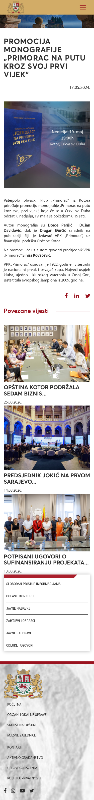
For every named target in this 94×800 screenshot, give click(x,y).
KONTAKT (14, 748)
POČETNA (14, 705)
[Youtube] (22, 791)
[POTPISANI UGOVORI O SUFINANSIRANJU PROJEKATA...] (47, 523)
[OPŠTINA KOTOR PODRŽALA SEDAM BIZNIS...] (47, 353)
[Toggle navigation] (81, 7)
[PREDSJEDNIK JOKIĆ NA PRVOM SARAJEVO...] (47, 438)
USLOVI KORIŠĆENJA (22, 768)
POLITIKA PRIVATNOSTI (24, 778)
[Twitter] (31, 791)
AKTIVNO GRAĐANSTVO (25, 758)
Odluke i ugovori (19, 645)
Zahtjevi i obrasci (20, 620)
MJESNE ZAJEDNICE (21, 735)
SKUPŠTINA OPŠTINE (22, 725)
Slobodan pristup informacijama (33, 584)
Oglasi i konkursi (20, 596)
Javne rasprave (19, 633)
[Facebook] (5, 791)
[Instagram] (13, 791)
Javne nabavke (18, 608)
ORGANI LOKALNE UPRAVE (27, 715)
